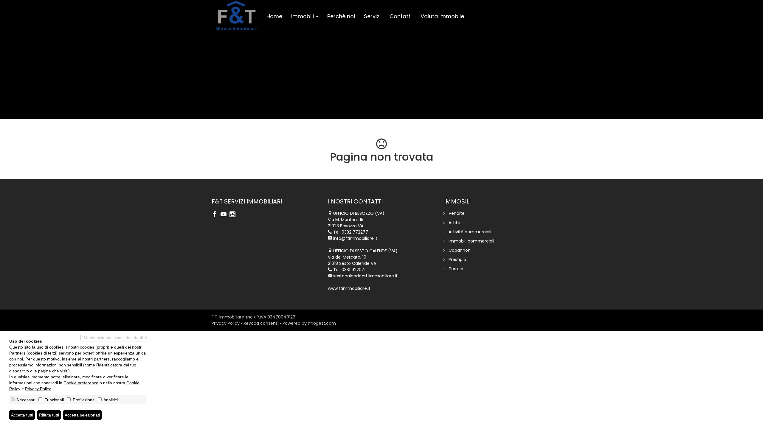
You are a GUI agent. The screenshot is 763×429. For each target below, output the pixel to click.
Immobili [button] (303, 16)
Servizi (372, 16)
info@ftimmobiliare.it (355, 238)
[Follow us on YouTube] (225, 214)
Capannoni (460, 250)
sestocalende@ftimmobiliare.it (365, 276)
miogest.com (322, 323)
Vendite (457, 213)
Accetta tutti (22, 415)
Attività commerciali (470, 232)
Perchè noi (341, 16)
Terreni (456, 269)
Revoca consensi (261, 323)
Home (274, 16)
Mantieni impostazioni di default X (115, 337)
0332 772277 (355, 232)
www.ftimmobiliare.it (349, 288)
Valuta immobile (442, 16)
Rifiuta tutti (49, 415)
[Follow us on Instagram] (233, 214)
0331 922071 (353, 270)
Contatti (401, 16)
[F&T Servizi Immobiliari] (237, 15)
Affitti (454, 223)
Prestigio (457, 259)
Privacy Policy (226, 323)
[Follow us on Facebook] (216, 214)
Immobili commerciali (471, 241)
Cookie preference (80, 382)
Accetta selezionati (82, 415)
